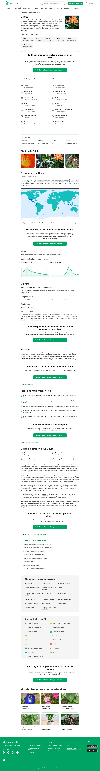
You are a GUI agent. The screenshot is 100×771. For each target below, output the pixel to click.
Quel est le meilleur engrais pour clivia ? (34, 554)
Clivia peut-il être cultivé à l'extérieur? (34, 568)
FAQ (68, 745)
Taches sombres (46, 593)
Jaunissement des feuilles (32, 603)
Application (77, 8)
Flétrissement (46, 583)
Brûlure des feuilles (64, 583)
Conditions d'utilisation (54, 748)
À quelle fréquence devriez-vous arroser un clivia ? (38, 544)
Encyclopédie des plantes (28, 12)
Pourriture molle (29, 607)
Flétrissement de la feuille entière (32, 594)
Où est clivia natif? (28, 561)
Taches (60, 587)
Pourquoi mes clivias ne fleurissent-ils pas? (35, 558)
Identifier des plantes (63, 8)
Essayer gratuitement (75, 3)
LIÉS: (27, 385)
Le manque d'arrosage (64, 599)
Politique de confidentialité (55, 745)
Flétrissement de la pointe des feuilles (49, 608)
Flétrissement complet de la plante (49, 588)
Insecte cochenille (30, 599)
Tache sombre (46, 603)
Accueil (8, 8)
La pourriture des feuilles (32, 587)
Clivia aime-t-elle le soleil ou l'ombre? (34, 551)
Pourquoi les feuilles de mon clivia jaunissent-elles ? (38, 547)
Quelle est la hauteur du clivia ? (32, 565)
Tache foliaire (62, 603)
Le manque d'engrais (48, 599)
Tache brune (28, 583)
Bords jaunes (62, 593)
